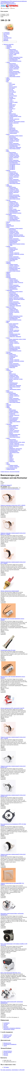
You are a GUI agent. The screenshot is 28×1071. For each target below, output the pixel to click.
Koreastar (8, 277)
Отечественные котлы (11, 467)
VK (4, 1067)
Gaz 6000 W (12, 169)
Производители (7, 1043)
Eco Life (11, 93)
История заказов (7, 1052)
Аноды (11, 111)
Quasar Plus (12, 461)
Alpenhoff (8, 45)
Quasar (10, 457)
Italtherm (8, 272)
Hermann (8, 261)
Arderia (8, 48)
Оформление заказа (9, 2)
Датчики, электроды (14, 53)
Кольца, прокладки (14, 68)
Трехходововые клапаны (15, 61)
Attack (7, 77)
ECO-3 (10, 85)
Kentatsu (8, 274)
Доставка (5, 36)
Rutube (7, 1067)
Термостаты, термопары (15, 147)
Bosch (7, 151)
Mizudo (8, 321)
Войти (2, 3)
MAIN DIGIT (12, 104)
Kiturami (8, 276)
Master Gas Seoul (10, 307)
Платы (10, 126)
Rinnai (7, 390)
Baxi (7, 81)
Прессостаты (12, 129)
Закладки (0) (7, 1)
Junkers (8, 273)
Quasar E (11, 460)
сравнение (3, 517)
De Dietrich (9, 214)
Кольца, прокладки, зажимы (16, 234)
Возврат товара (7, 1036)
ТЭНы (10, 245)
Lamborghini (9, 290)
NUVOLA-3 (12, 108)
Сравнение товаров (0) (6, 485)
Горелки (11, 117)
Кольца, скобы (12, 54)
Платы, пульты (12, 209)
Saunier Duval (9, 392)
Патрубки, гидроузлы (14, 346)
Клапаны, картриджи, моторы (16, 254)
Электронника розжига (15, 389)
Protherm (8, 370)
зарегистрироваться (11, 3)
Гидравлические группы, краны (17, 442)
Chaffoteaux (9, 185)
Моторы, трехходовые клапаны (17, 121)
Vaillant (8, 407)
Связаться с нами (7, 1034)
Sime (7, 403)
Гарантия (5, 39)
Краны (10, 124)
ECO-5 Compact (13, 95)
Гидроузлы (11, 429)
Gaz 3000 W (12, 166)
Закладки (5, 1053)
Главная (2, 1)
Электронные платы (14, 452)
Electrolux (8, 224)
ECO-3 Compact (13, 86)
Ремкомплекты (12, 287)
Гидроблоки (12, 250)
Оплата (5, 35)
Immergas (8, 263)
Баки (10, 112)
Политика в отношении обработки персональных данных (11, 1028)
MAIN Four (12, 106)
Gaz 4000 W (12, 167)
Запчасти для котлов (8, 44)
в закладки (3, 515)
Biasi (7, 149)
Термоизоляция (13, 133)
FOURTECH (12, 98)
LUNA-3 (11, 101)
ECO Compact (12, 91)
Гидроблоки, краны (14, 66)
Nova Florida (9, 353)
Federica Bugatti (10, 225)
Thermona (8, 404)
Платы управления (13, 143)
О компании (6, 32)
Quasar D (11, 458)
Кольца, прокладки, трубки (16, 379)
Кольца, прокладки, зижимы (16, 298)
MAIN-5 (11, 107)
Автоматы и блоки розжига (16, 135)
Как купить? (6, 33)
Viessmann (8, 424)
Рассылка (5, 1055)
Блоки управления (13, 323)
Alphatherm (9, 46)
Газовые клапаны (13, 50)
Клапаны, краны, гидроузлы (16, 282)
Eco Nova (11, 94)
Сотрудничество (7, 37)
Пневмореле (12, 128)
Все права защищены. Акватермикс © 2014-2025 (12, 1069)
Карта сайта (6, 1037)
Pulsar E (11, 456)
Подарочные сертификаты (9, 1044)
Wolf (7, 462)
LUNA (10, 99)
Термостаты (12, 75)
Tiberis (7, 406)
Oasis (7, 368)
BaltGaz (8, 79)
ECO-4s (11, 89)
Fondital (8, 246)
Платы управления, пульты (15, 57)
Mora (7, 322)
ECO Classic (12, 84)
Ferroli (7, 227)
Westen (8, 438)
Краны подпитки (13, 267)
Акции (5, 1045)
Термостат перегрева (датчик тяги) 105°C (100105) (13, 505)
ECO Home (12, 88)
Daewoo (8, 200)
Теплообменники (13, 59)
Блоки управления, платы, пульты (17, 339)
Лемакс (8, 464)
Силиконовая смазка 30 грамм (8, 650)
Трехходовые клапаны (14, 76)
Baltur (7, 80)
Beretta (8, 134)
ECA (7, 223)
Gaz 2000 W (12, 165)
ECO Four (11, 90)
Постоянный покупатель (17, 1)
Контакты (5, 40)
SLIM (10, 110)
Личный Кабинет (7, 1051)
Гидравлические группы (15, 116)
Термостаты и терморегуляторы (17, 243)
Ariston (8, 62)
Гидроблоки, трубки (14, 52)
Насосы (11, 55)
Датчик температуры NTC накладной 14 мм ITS (12, 708)
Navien (8, 337)
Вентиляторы (12, 49)
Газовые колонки (10, 469)
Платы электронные (14, 71)
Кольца (11, 313)
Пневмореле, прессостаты (15, 448)
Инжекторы (12, 120)
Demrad (8, 222)
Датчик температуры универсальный (10, 591)
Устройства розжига (14, 131)
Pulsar (10, 453)
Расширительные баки (14, 58)
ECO (10, 82)
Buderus (8, 170)
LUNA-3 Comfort (13, 102)
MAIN (10, 103)
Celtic (7, 184)
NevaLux (8, 352)
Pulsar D (11, 455)
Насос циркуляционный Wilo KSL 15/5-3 (11, 972)
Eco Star (11, 97)
